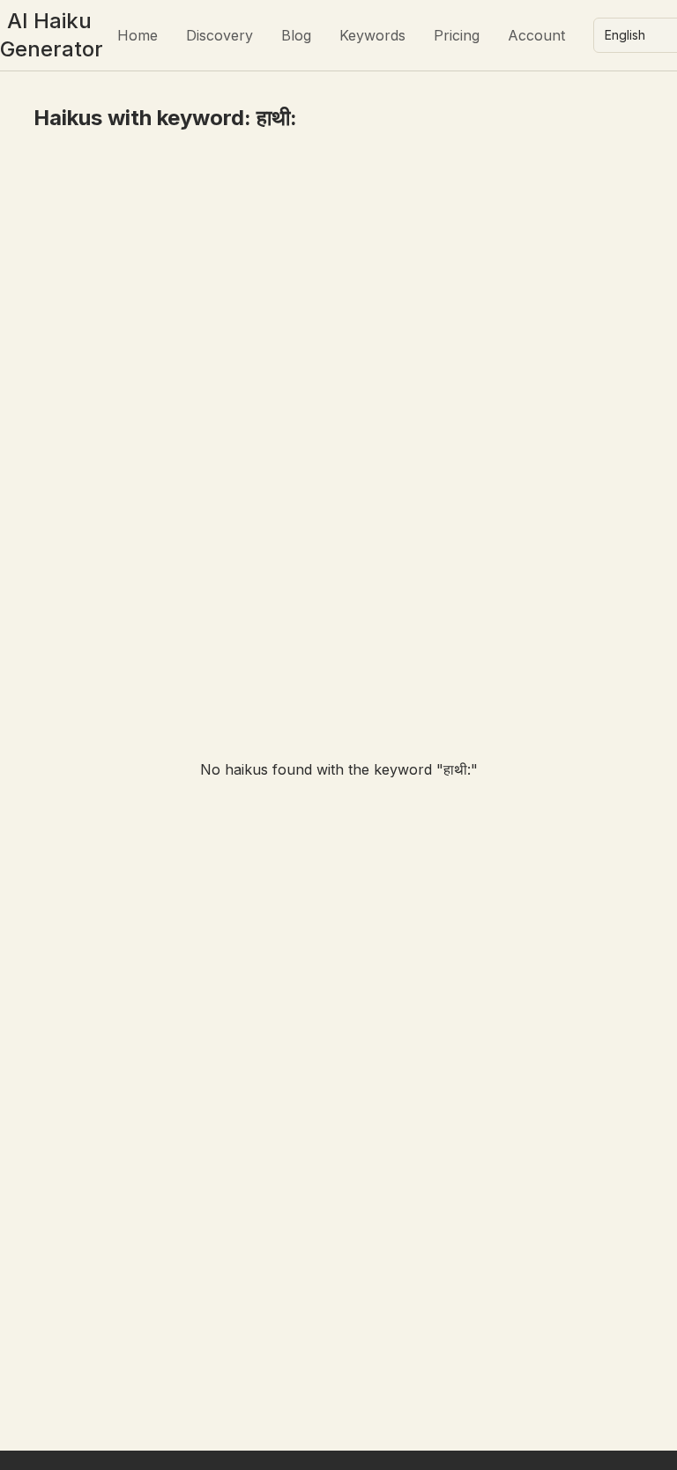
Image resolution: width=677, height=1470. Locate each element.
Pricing (457, 35)
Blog (296, 35)
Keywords (372, 35)
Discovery (219, 35)
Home (137, 35)
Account (536, 35)
